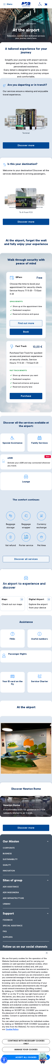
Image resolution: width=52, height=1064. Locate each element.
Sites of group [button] (12, 880)
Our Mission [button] (11, 841)
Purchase (26, 396)
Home (18, 23)
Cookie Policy (12, 1029)
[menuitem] (9, 847)
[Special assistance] (40, 4)
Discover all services (26, 559)
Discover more (26, 145)
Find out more (26, 323)
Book (26, 331)
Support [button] (8, 913)
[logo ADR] (26, 4)
